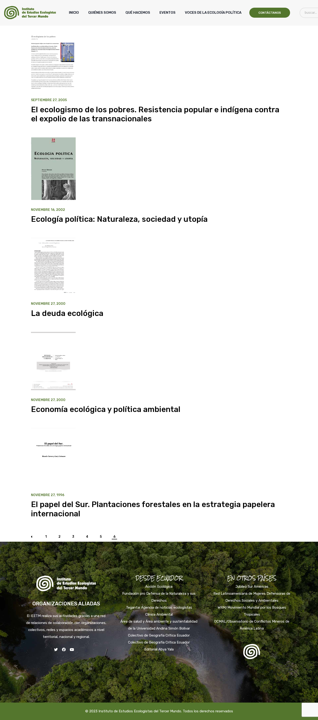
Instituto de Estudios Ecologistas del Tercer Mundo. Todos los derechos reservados (165, 711)
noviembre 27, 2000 (48, 303)
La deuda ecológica (67, 313)
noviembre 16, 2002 (48, 210)
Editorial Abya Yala (159, 649)
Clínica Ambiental (159, 614)
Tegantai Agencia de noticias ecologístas (159, 607)
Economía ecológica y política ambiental (105, 409)
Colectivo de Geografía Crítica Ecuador (159, 635)
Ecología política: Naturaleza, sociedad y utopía (119, 219)
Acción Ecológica (159, 586)
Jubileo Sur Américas (251, 586)
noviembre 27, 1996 (47, 495)
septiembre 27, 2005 (49, 100)
